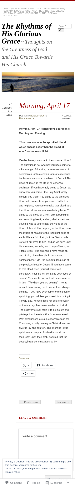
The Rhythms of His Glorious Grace (26, 33)
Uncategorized (27, 118)
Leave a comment (67, 117)
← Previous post (29, 402)
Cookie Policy (12, 472)
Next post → (63, 402)
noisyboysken (37, 115)
